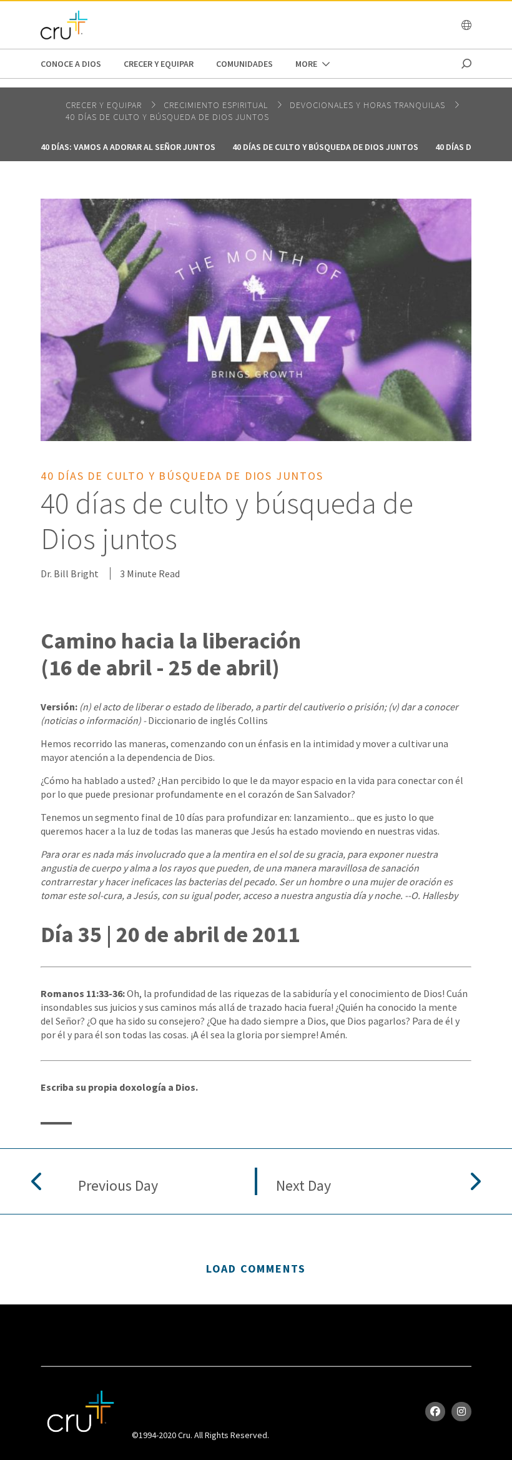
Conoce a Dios (71, 63)
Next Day (303, 1186)
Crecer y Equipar (159, 63)
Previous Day (118, 1186)
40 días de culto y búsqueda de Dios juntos (167, 116)
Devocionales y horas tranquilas (369, 105)
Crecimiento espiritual (217, 105)
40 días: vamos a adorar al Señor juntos (128, 146)
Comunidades (244, 63)
